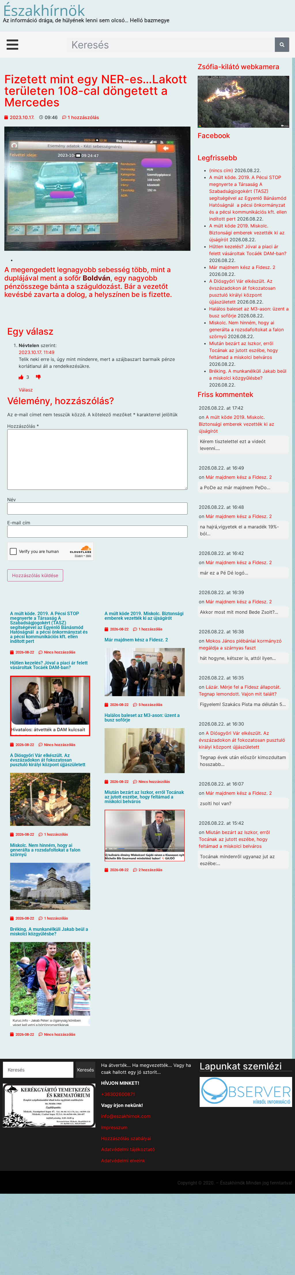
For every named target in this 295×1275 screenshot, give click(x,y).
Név (11, 499)
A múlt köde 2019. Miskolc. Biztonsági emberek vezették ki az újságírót (144, 616)
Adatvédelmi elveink (123, 1160)
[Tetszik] (22, 377)
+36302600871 (118, 1094)
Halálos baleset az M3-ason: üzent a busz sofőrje (142, 718)
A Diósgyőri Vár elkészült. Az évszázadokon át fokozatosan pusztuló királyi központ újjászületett (47, 760)
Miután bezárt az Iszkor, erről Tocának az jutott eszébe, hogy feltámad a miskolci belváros (144, 797)
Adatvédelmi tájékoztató (128, 1149)
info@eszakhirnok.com (126, 1116)
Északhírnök (44, 10)
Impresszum (114, 1127)
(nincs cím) (221, 170)
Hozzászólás (23, 426)
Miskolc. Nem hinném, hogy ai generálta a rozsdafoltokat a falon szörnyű (45, 850)
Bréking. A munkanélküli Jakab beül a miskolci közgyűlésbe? (49, 931)
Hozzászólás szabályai (126, 1138)
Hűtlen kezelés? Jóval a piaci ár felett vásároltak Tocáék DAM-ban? (49, 665)
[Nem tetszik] (38, 377)
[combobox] (38, 1070)
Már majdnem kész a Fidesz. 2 (136, 640)
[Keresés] (282, 44)
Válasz (26, 390)
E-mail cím (18, 522)
